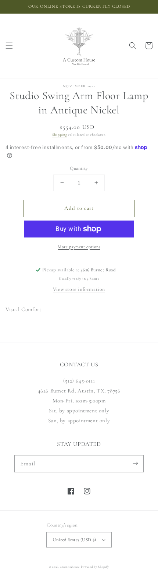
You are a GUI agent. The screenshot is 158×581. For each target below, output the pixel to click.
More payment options (79, 246)
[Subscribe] (135, 463)
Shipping (59, 135)
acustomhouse (69, 566)
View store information (79, 289)
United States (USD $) (74, 540)
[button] (9, 46)
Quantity (79, 168)
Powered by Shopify (95, 566)
